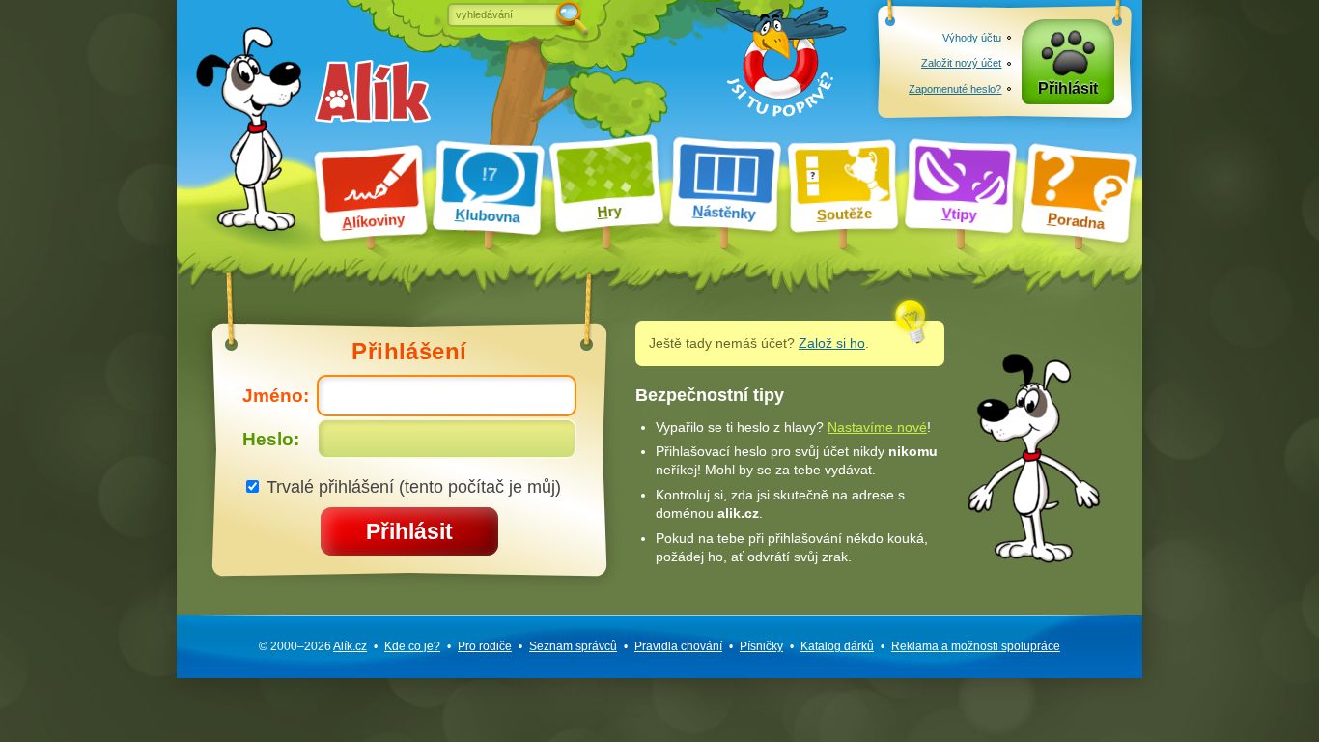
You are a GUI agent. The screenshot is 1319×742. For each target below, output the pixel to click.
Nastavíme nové (877, 427)
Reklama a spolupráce (975, 646)
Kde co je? (412, 646)
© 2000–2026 (313, 646)
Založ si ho (832, 343)
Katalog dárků (837, 646)
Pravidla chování (678, 646)
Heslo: (270, 439)
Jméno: (275, 395)
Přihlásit (1068, 88)
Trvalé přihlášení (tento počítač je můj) (411, 486)
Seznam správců (573, 646)
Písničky (761, 646)
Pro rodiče (485, 646)
